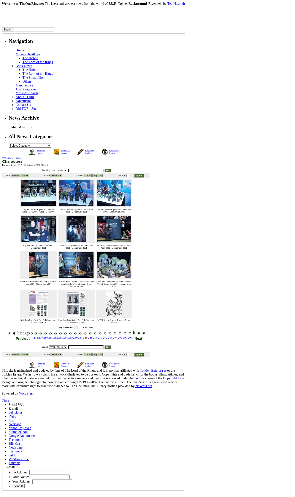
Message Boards (27, 93)
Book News (24, 66)
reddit (12, 455)
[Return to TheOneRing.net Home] (66, 26)
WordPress (26, 393)
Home (20, 50)
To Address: (20, 472)
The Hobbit (30, 58)
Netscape (15, 424)
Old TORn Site (26, 108)
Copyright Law (173, 378)
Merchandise (24, 85)
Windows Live (19, 459)
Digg (12, 416)
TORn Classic (8, 158)
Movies (19, 158)
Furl (11, 420)
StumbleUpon (18, 432)
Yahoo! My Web (20, 428)
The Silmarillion (33, 77)
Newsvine (15, 447)
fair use (139, 378)
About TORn (25, 97)
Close (6, 401)
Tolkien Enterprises (153, 370)
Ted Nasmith (176, 3)
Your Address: (22, 481)
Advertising (24, 101)
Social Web (16, 404)
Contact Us (23, 105)
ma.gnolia (15, 451)
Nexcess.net (143, 386)
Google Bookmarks (22, 436)
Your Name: (20, 477)
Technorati (16, 439)
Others (27, 81)
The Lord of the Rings (37, 62)
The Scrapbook (26, 89)
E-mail (13, 408)
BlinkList (15, 443)
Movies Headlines (28, 54)
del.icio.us (15, 412)
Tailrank (14, 463)
